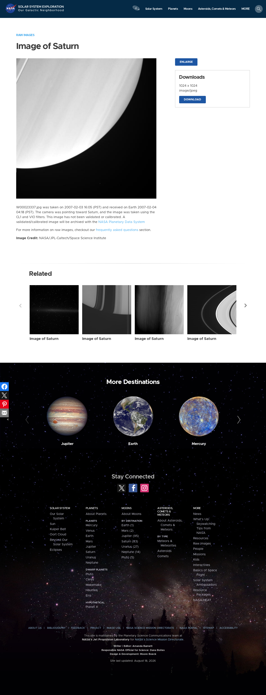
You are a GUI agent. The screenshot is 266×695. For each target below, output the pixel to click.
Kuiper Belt (58, 529)
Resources (200, 538)
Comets (163, 556)
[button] (246, 9)
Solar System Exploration (41, 5)
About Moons (131, 514)
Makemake (93, 584)
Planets (92, 508)
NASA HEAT (202, 600)
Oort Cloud (58, 534)
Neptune (92, 562)
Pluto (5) (128, 557)
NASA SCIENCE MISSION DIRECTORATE (150, 628)
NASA (11, 8)
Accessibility (228, 628)
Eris (88, 595)
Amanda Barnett (142, 646)
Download (192, 99)
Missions (199, 554)
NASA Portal (189, 628)
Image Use (114, 628)
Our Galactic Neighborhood (41, 11)
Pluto (89, 574)
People (198, 548)
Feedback (78, 628)
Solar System (60, 508)
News (197, 514)
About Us (35, 628)
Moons (126, 508)
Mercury (199, 444)
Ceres (90, 579)
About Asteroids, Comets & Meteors (169, 525)
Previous (20, 305)
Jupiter (67, 444)
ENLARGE (186, 62)
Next (246, 305)
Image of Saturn (44, 339)
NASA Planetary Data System (121, 222)
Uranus (91, 557)
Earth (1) (128, 525)
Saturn (90, 552)
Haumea (92, 590)
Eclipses (56, 549)
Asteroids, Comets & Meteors (165, 511)
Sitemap (208, 628)
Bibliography (56, 628)
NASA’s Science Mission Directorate (159, 639)
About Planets (96, 514)
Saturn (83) (130, 541)
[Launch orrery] (136, 10)
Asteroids (164, 551)
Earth (133, 444)
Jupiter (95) (130, 536)
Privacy (95, 628)
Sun (52, 523)
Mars (89, 541)
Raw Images (25, 35)
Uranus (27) (130, 546)
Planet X (92, 606)
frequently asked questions (117, 230)
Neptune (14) (131, 552)
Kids (196, 559)
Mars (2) (128, 530)
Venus (90, 530)
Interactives (201, 565)
